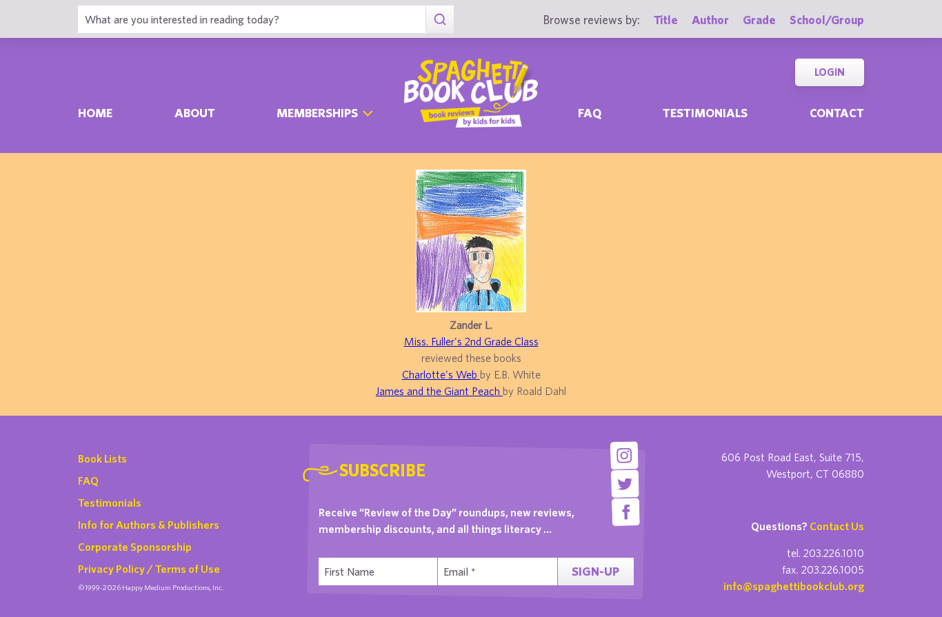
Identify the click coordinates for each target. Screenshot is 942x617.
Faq (589, 112)
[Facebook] (626, 512)
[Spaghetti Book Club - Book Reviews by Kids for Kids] (471, 93)
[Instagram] (624, 455)
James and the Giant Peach (439, 391)
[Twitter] (625, 483)
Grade (759, 19)
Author (710, 19)
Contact (837, 112)
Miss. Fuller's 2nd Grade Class (471, 341)
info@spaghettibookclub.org (793, 586)
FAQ (88, 480)
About (194, 112)
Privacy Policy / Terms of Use (149, 569)
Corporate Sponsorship (135, 546)
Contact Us (837, 526)
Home (95, 112)
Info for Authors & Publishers (148, 524)
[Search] (439, 19)
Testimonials (705, 112)
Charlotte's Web (441, 374)
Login (829, 72)
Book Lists (102, 458)
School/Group (827, 19)
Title (666, 19)
